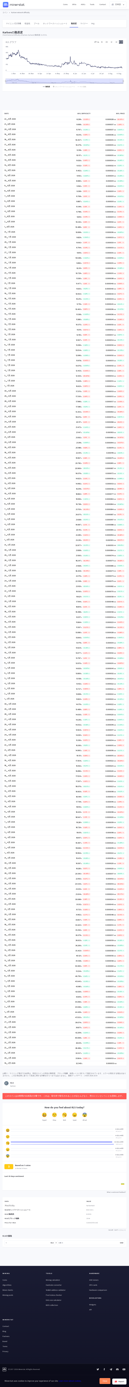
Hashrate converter (54, 1285)
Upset (74, 1120)
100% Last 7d (119, 1144)
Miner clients (8, 1290)
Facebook (104, 1369)
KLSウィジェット (120, 1230)
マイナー (84, 23)
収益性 (27, 23)
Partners (6, 1336)
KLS (52, 1242)
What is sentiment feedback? (116, 1192)
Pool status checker (54, 1295)
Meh (64, 1120)
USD (121, 1242)
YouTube (117, 1369)
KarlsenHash (90, 1205)
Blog (4, 1331)
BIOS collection (52, 1305)
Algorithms (7, 1285)
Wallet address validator (56, 1290)
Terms (5, 1346)
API (90, 1309)
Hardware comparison (98, 1290)
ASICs (83, 4)
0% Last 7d (118, 1131)
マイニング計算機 (13, 23)
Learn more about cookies (70, 1381)
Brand (5, 1341)
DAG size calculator (53, 1300)
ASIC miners (94, 1280)
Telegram (110, 1369)
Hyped (44, 1120)
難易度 (74, 23)
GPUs (74, 4)
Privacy (5, 1351)
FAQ (92, 23)
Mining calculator (53, 1280)
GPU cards (93, 1285)
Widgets (92, 1304)
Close (105, 1381)
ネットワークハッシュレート (55, 23)
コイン (5, 12)
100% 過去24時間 (118, 1142)
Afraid (85, 1120)
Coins (65, 4)
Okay (54, 1120)
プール (36, 23)
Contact (102, 4)
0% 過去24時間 (119, 1129)
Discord (123, 1369)
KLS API (111, 1230)
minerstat (14, 4)
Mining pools (8, 1295)
